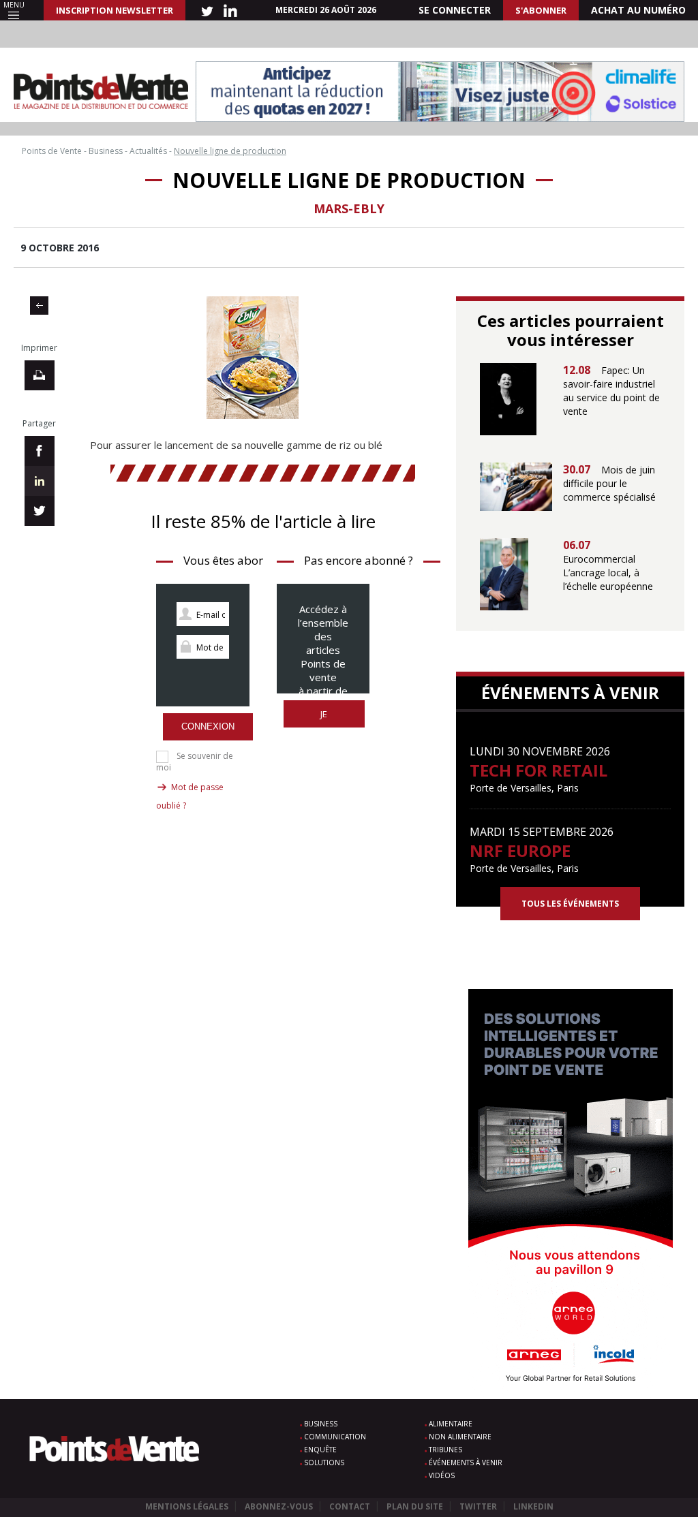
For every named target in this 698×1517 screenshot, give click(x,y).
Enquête (320, 1449)
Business (320, 1423)
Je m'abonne (324, 721)
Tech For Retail (538, 770)
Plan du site (414, 1506)
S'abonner (540, 10)
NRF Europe (520, 850)
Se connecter (455, 9)
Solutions (324, 1462)
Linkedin (533, 1506)
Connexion (207, 726)
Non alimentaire (460, 1436)
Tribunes (445, 1449)
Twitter (478, 1506)
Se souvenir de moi (194, 761)
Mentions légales (186, 1506)
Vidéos (442, 1475)
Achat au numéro (638, 9)
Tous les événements (570, 903)
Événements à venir (465, 1462)
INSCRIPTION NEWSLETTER (114, 10)
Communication (335, 1436)
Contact (349, 1506)
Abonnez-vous (279, 1506)
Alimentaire (450, 1423)
